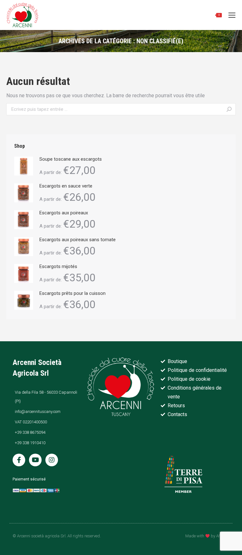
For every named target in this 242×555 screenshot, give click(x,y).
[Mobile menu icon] (232, 15)
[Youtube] (35, 460)
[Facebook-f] (19, 460)
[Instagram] (51, 460)
